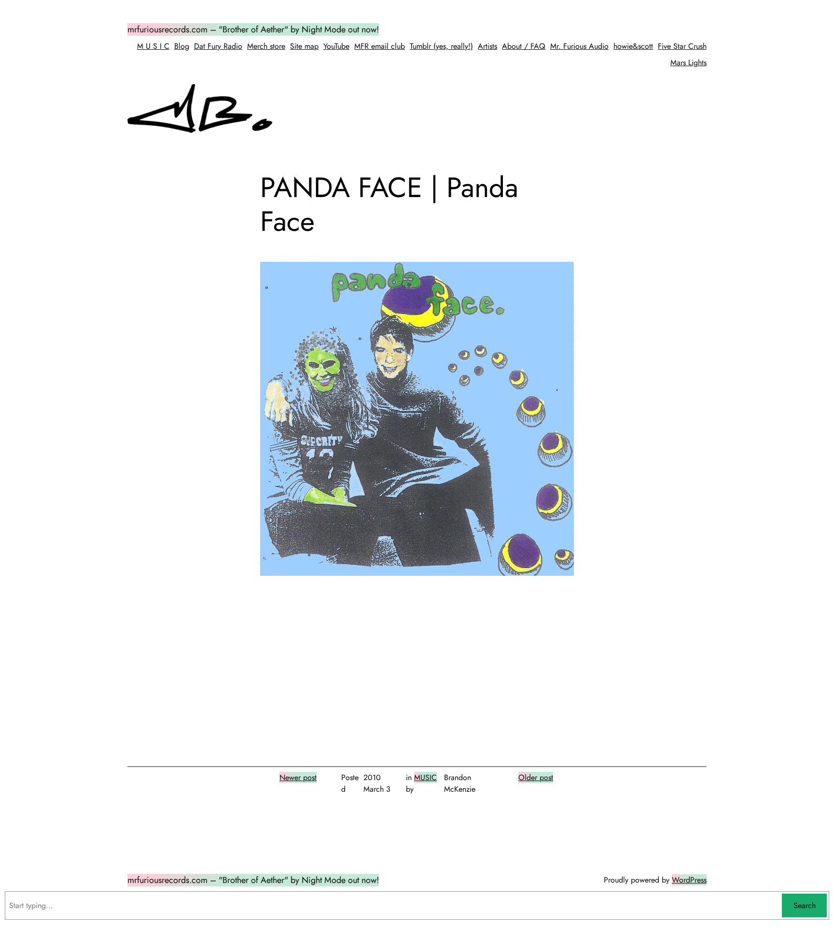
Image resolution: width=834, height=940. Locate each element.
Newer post (298, 777)
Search (804, 905)
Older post (535, 777)
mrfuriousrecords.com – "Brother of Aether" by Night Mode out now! (253, 29)
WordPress (689, 879)
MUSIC (425, 777)
